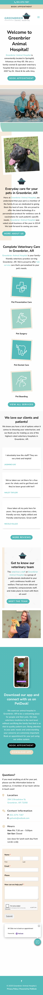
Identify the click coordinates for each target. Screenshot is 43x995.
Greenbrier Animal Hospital (18, 55)
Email (7, 866)
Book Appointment (21, 7)
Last (24, 862)
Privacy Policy (12, 989)
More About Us (14, 233)
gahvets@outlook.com (19, 818)
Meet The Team (18, 601)
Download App (21, 752)
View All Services (21, 404)
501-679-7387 (17, 815)
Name (8, 855)
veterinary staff (18, 571)
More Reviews (21, 537)
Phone (7, 875)
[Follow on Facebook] (21, 981)
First (6, 862)
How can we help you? (14, 884)
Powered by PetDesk (28, 989)
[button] (37, 942)
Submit (9, 916)
